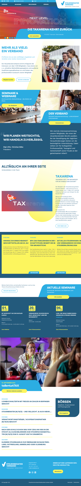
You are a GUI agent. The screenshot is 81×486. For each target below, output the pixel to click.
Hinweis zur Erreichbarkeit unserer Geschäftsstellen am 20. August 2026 (20, 242)
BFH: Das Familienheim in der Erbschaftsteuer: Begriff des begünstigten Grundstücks (47, 243)
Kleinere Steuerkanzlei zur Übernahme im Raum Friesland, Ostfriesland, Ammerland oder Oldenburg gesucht (26, 444)
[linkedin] (35, 472)
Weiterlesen (34, 272)
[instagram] (32, 472)
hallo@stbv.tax (35, 468)
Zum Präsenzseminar (35, 329)
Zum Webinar (5, 329)
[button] (44, 1)
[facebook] (30, 472)
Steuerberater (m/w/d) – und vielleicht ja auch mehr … (26, 411)
